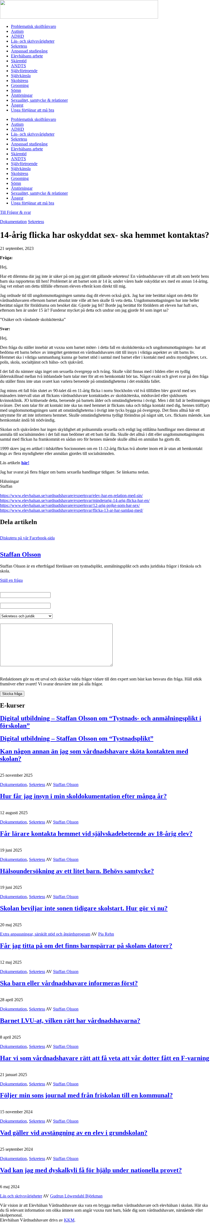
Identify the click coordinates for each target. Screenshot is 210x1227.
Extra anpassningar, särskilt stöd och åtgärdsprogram (45, 934)
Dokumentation (13, 221)
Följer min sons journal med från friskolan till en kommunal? (86, 1095)
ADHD (17, 36)
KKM (69, 1220)
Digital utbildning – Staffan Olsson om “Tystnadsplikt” (76, 738)
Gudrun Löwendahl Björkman (76, 1196)
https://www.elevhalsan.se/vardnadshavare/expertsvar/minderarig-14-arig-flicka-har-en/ (75, 500)
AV (49, 784)
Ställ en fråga (11, 580)
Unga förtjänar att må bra (32, 110)
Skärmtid (19, 61)
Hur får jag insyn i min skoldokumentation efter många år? (83, 796)
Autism (17, 31)
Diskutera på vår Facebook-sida (27, 538)
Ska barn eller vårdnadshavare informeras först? (69, 983)
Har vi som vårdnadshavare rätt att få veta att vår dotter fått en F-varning (104, 1058)
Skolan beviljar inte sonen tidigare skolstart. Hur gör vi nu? (84, 908)
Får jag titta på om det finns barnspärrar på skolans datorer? (86, 945)
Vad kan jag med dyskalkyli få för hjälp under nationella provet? (91, 1170)
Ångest (17, 105)
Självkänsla (21, 75)
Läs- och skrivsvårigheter (32, 41)
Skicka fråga (12, 694)
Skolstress (19, 80)
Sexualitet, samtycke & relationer (39, 100)
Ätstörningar (22, 95)
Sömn (16, 90)
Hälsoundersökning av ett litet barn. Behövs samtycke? (77, 871)
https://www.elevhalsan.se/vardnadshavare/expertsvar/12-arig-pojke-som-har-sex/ (70, 505)
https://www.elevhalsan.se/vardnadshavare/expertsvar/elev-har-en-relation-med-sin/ (71, 495)
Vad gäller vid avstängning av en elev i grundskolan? (73, 1132)
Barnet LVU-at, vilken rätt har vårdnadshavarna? (70, 1020)
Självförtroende (24, 70)
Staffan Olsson (20, 554)
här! (25, 462)
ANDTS (18, 65)
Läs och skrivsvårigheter (21, 1196)
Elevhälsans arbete (27, 56)
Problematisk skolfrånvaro (33, 26)
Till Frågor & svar (15, 212)
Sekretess (19, 46)
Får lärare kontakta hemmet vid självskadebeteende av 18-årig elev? (96, 833)
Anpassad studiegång (29, 51)
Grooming (20, 85)
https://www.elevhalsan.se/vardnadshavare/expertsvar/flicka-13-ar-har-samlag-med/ (71, 510)
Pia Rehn (106, 934)
